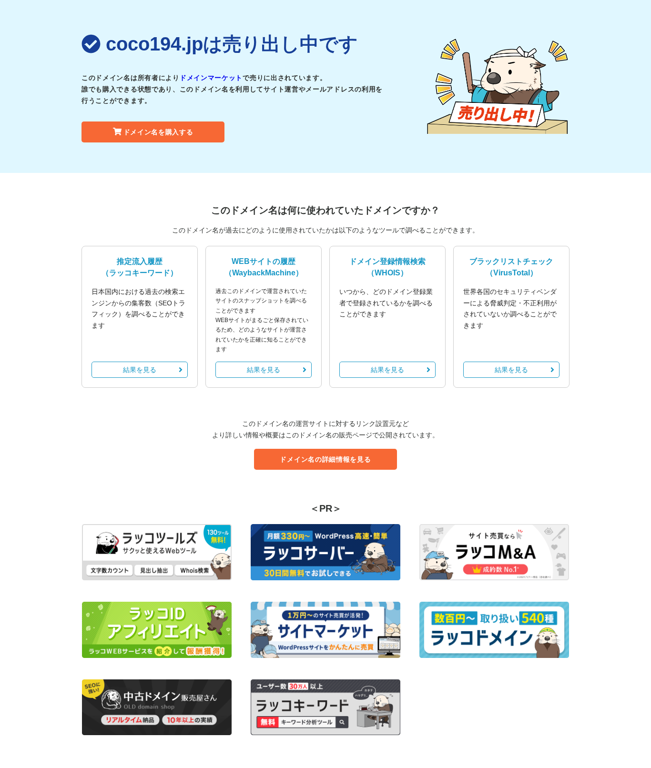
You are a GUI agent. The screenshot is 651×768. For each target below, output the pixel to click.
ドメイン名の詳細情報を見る (325, 459)
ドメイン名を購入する (158, 132)
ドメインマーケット (211, 77)
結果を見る (139, 370)
